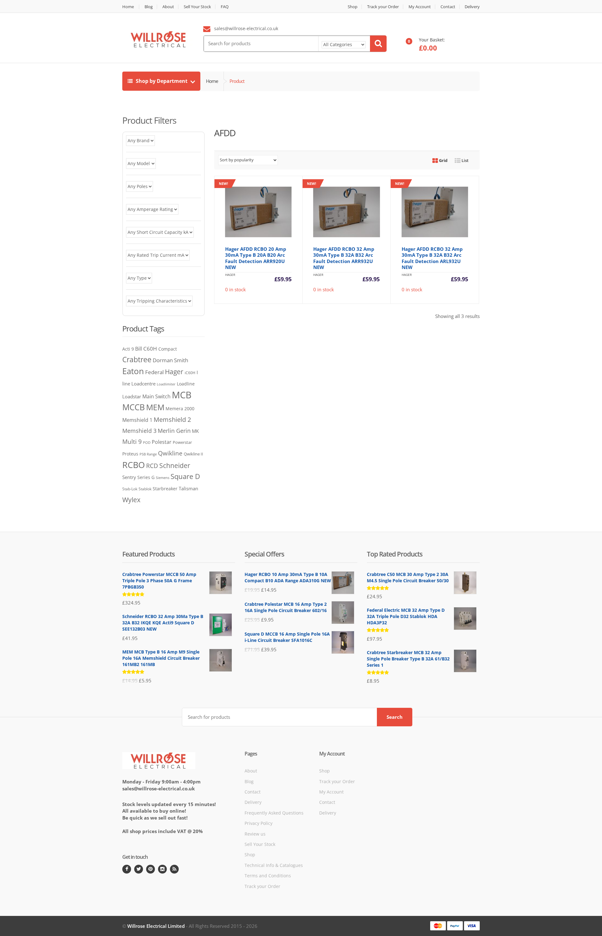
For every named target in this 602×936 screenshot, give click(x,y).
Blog (149, 6)
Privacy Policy (258, 823)
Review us (255, 834)
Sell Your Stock (197, 6)
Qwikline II (193, 454)
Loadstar (131, 396)
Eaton (133, 371)
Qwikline (170, 453)
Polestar (162, 441)
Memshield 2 (172, 419)
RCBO (133, 465)
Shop (352, 6)
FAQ (225, 6)
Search (395, 717)
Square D (185, 476)
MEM (155, 407)
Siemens (162, 478)
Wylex (131, 499)
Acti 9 (128, 349)
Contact (448, 6)
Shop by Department (162, 81)
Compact (167, 349)
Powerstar (182, 442)
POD (146, 442)
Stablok (145, 489)
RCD (152, 466)
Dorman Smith (170, 360)
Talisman (188, 488)
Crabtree (136, 359)
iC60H (190, 372)
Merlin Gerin (174, 430)
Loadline (186, 384)
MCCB (133, 407)
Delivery (472, 6)
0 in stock (255, 237)
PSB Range (148, 454)
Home (128, 6)
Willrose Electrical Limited (156, 926)
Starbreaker (165, 489)
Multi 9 (132, 442)
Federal (154, 372)
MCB (182, 395)
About (168, 6)
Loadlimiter (166, 384)
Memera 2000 (180, 409)
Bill (138, 348)
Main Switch (156, 396)
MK (195, 431)
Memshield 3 (139, 430)
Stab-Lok (129, 488)
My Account (420, 6)
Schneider (174, 465)
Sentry (129, 477)
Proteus (130, 454)
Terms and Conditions (268, 876)
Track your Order (383, 6)
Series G (146, 477)
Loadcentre (143, 383)
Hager (174, 371)
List (464, 160)
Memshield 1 (137, 420)
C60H (150, 348)
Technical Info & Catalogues (274, 865)
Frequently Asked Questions (274, 813)
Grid (442, 160)
